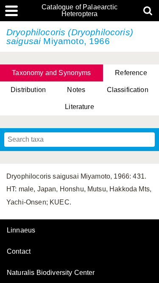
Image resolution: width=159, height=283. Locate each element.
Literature (79, 106)
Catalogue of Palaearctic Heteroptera (79, 10)
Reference (131, 72)
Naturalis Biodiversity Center (51, 272)
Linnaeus (21, 230)
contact (19, 251)
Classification (127, 89)
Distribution (28, 89)
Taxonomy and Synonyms (51, 72)
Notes (76, 89)
